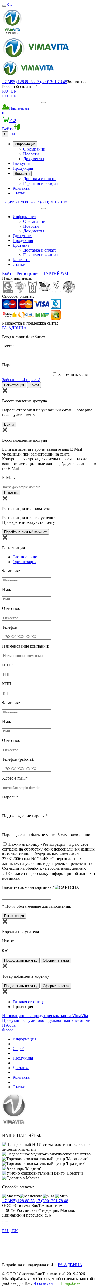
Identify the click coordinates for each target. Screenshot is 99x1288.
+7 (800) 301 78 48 (51, 81)
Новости (31, 154)
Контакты (21, 188)
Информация (25, 144)
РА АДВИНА (14, 328)
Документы (33, 158)
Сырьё (18, 1048)
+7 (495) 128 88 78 (18, 81)
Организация (24, 561)
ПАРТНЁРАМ (55, 273)
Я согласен (43, 1283)
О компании (34, 149)
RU (9, 4)
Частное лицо (25, 557)
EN (13, 91)
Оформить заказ (56, 960)
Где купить (22, 163)
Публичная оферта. (79, 1250)
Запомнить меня (73, 374)
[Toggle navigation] (4, 6)
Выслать (11, 493)
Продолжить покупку (20, 960)
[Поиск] (43, 102)
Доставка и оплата (39, 178)
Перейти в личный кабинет (25, 532)
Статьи (19, 193)
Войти (8, 273)
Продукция (23, 168)
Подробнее (70, 1283)
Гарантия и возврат (40, 183)
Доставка (22, 174)
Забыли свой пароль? (21, 379)
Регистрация (28, 273)
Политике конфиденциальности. (31, 1250)
